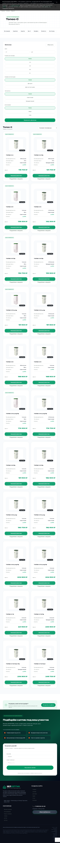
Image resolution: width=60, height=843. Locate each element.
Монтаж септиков (8, 809)
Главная (34, 789)
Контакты (35, 800)
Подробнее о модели (16, 179)
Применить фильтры (30, 120)
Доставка (35, 793)
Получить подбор (48, 705)
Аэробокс (15, 31)
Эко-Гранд (51, 31)
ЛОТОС (5, 820)
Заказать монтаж (16, 175)
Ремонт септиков (8, 813)
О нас (34, 798)
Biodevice (43, 31)
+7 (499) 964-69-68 (39, 806)
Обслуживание (7, 811)
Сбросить (50, 44)
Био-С (29, 31)
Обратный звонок (44, 812)
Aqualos (23, 31)
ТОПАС (5, 816)
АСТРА (5, 818)
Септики (34, 791)
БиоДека (36, 31)
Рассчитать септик (30, 767)
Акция (34, 796)
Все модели (7, 31)
